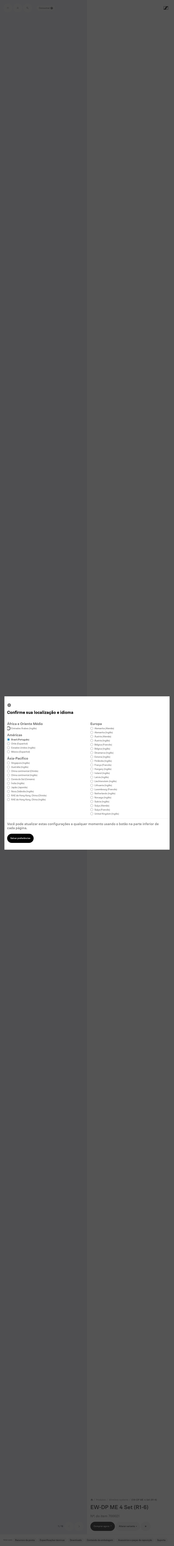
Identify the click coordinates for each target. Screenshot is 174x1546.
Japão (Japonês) (19, 787)
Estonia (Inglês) (102, 757)
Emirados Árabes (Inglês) (24, 729)
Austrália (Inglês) (19, 767)
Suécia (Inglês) (101, 802)
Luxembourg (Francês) (105, 790)
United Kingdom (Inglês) (106, 814)
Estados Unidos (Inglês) (23, 748)
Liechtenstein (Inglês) (105, 781)
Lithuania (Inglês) (103, 785)
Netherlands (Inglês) (104, 794)
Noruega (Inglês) (102, 798)
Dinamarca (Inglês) (104, 753)
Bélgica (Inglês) (102, 749)
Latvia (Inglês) (101, 777)
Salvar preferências (20, 838)
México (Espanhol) (20, 752)
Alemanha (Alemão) (104, 729)
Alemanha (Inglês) (103, 733)
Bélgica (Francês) (103, 745)
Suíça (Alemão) (101, 806)
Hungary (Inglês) (102, 769)
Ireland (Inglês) (102, 773)
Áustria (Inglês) (102, 741)
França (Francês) (102, 765)
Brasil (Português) (20, 740)
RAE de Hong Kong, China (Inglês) (28, 800)
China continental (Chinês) (24, 771)
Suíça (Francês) (102, 810)
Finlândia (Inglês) (103, 761)
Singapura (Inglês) (20, 763)
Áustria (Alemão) (102, 737)
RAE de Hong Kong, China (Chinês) (29, 796)
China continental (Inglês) (24, 775)
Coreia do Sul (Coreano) (23, 779)
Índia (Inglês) (17, 783)
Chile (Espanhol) (19, 744)
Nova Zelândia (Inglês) (22, 792)
